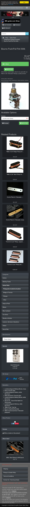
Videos (4, 325)
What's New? (6, 438)
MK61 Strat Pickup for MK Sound (15, 457)
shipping (28, 58)
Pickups (5, 296)
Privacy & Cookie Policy (9, 472)
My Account (6, 28)
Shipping (5, 469)
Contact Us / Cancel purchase (11, 480)
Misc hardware (6, 311)
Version (3, 116)
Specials (5, 346)
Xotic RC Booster (15, 365)
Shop (6, 38)
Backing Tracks (7, 281)
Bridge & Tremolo (7, 292)
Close (24, 2)
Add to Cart (9, 69)
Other (4, 300)
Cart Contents (7, 25)
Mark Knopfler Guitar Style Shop (12, 8)
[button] (3, 14)
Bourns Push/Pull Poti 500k (11, 41)
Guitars (4, 278)
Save (17, 423)
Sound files (5, 329)
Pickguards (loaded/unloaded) (12, 39)
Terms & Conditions (8, 476)
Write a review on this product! (12, 433)
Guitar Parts (13, 38)
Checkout (17, 25)
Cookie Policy (10, 4)
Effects (4, 307)
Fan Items (5, 314)
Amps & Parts (6, 303)
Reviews (6, 123)
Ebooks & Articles (7, 318)
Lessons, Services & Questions (11, 322)
